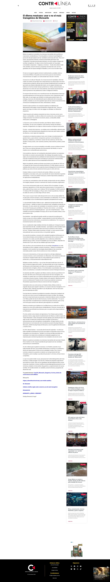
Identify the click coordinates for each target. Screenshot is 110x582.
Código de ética (54, 570)
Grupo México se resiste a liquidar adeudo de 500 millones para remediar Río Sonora (76, 481)
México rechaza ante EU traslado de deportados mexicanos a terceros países (76, 141)
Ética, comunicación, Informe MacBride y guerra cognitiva (76, 509)
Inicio (35, 12)
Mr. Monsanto (26, 383)
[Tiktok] (93, 5)
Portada (41, 12)
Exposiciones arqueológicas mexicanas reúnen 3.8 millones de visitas (76, 173)
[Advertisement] (44, 408)
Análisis (55, 12)
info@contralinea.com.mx (55, 575)
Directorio (55, 578)
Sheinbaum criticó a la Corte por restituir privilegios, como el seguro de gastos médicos (76, 389)
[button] (107, 567)
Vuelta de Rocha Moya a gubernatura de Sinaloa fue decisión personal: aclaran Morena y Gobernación (75, 109)
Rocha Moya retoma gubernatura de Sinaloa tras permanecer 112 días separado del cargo (76, 239)
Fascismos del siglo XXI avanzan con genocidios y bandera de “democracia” (75, 356)
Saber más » (70, 88)
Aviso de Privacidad (55, 564)
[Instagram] (77, 566)
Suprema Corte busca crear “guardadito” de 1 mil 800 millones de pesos (75, 451)
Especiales (61, 12)
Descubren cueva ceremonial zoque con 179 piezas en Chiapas (76, 272)
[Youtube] (95, 5)
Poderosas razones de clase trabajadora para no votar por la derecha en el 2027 (76, 77)
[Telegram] (74, 569)
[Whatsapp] (77, 569)
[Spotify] (71, 569)
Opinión (68, 12)
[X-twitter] (90, 5)
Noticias (74, 12)
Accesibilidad (54, 567)
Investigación (48, 12)
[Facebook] (88, 5)
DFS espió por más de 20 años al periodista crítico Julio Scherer (76, 419)
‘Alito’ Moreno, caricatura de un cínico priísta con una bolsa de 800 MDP (76, 323)
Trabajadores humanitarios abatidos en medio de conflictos (75, 206)
